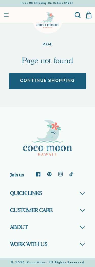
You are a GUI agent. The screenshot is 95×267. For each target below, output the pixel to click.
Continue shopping (47, 81)
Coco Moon (36, 262)
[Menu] (6, 15)
